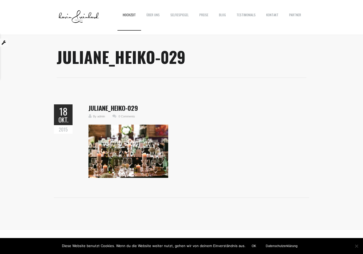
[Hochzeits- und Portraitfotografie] (79, 18)
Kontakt (272, 15)
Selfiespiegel (179, 15)
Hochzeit (129, 15)
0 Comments (127, 116)
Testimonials (246, 15)
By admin (99, 116)
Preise (203, 15)
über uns (153, 15)
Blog (222, 15)
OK (254, 246)
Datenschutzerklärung (282, 246)
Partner (295, 15)
